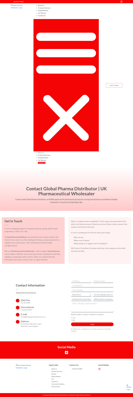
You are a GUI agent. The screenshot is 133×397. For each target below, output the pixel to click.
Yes (74, 318)
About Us (41, 5)
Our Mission (42, 13)
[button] (66, 85)
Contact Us (42, 16)
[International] (17, 307)
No (74, 320)
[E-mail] (17, 314)
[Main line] (17, 300)
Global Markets (43, 10)
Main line (25, 300)
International (27, 307)
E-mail (24, 314)
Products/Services (44, 8)
